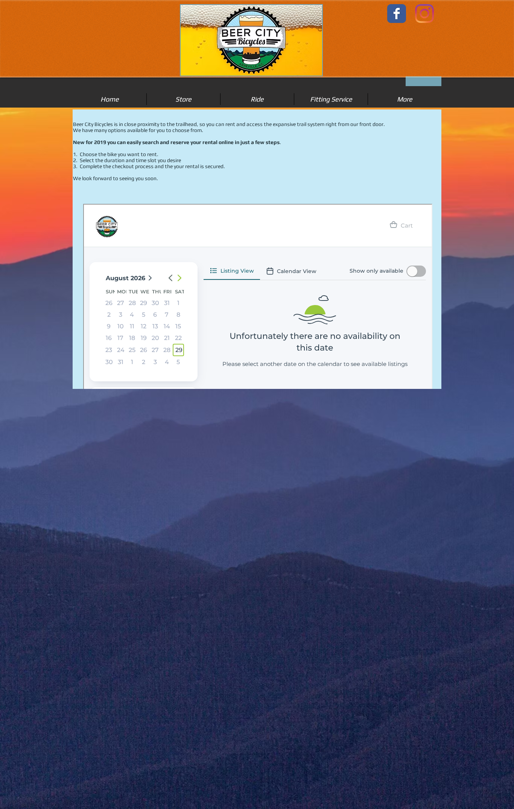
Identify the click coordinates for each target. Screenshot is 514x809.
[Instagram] (424, 13)
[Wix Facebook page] (396, 13)
